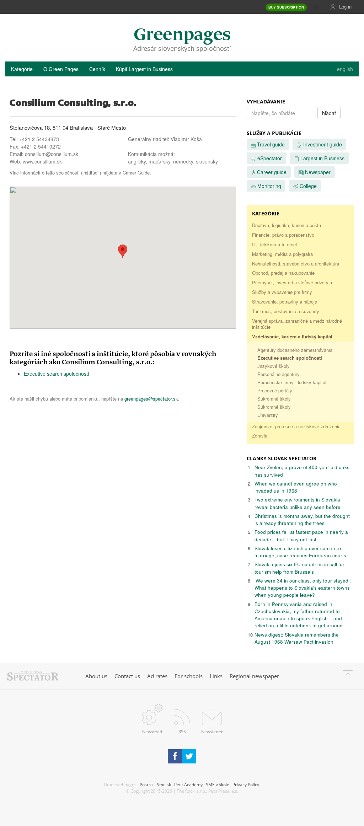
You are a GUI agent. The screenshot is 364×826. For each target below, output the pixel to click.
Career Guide (136, 172)
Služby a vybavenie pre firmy (282, 292)
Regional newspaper (254, 676)
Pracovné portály (274, 390)
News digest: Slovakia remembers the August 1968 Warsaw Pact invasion (297, 638)
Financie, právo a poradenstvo (283, 234)
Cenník (97, 69)
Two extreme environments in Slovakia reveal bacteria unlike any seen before (298, 503)
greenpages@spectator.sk (151, 398)
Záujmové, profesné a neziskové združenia (296, 426)
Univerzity (267, 415)
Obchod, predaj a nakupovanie (283, 272)
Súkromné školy (274, 398)
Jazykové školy (273, 366)
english (345, 69)
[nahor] (348, 676)
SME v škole (217, 784)
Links (216, 676)
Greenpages (182, 35)
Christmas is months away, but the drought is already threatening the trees (302, 519)
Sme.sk (164, 784)
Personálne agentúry (278, 374)
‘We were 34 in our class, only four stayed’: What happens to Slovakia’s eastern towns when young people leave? (303, 588)
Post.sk (147, 784)
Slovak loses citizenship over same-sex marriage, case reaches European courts (300, 552)
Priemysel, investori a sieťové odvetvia (292, 282)
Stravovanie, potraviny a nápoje (284, 301)
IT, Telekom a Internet (274, 244)
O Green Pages (61, 69)
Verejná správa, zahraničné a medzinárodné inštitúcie (297, 323)
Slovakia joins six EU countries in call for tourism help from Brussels (299, 568)
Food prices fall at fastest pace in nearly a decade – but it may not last (301, 535)
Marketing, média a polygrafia (282, 254)
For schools (189, 676)
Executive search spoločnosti (56, 373)
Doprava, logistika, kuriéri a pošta (286, 225)
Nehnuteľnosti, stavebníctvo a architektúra (295, 263)
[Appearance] (318, 7)
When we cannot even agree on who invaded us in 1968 (296, 487)
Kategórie (22, 69)
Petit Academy (188, 784)
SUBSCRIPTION (286, 7)
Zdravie (259, 435)
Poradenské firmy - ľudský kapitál (291, 382)
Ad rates (157, 676)
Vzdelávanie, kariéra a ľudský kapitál (292, 336)
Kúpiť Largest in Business (144, 69)
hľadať (329, 113)
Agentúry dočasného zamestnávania (294, 350)
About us (96, 676)
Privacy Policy (245, 784)
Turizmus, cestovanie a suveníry (285, 311)
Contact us (127, 676)
